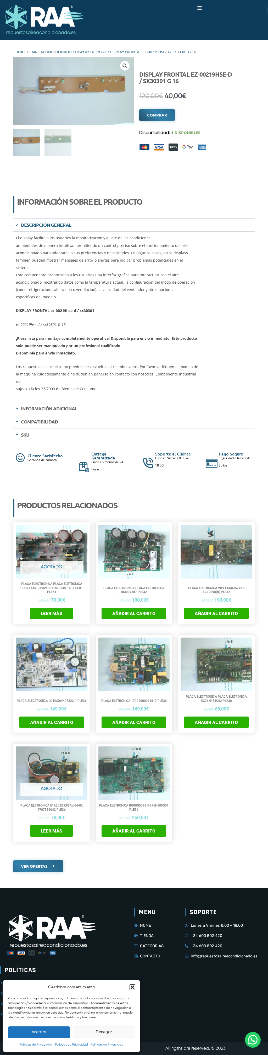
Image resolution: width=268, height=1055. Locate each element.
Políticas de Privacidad (35, 1044)
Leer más (51, 613)
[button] (132, 987)
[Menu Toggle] (199, 7)
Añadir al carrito (133, 613)
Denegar (104, 1032)
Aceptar (39, 1032)
